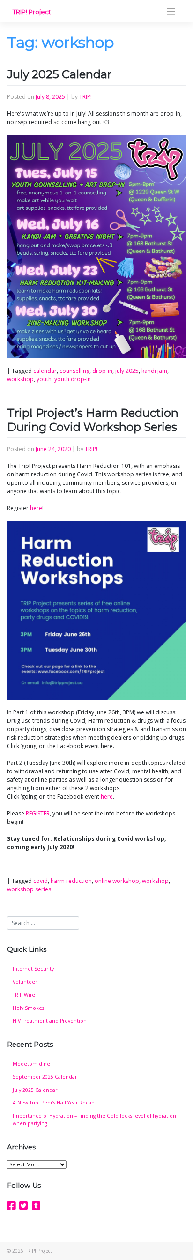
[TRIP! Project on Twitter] (23, 1205)
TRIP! (85, 97)
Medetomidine (31, 1063)
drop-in (102, 371)
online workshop (117, 881)
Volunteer (25, 981)
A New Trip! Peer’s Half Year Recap (54, 1102)
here (36, 508)
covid (40, 881)
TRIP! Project (32, 11)
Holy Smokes (28, 1008)
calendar (45, 371)
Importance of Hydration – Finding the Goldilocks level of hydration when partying (94, 1119)
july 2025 (127, 371)
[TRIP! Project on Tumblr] (36, 1205)
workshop (20, 379)
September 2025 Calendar (45, 1077)
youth (44, 379)
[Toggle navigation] (171, 11)
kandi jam (154, 371)
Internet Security (33, 968)
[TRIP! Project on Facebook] (11, 1205)
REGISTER (38, 813)
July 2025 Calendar (59, 74)
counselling (74, 371)
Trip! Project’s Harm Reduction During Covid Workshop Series (92, 420)
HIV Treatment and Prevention (50, 1020)
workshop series (29, 889)
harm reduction (71, 881)
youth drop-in (72, 379)
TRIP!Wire (24, 995)
